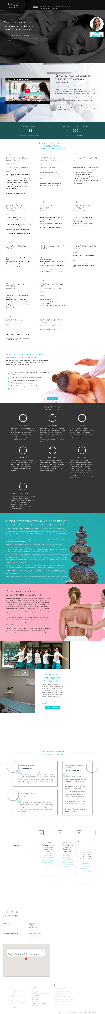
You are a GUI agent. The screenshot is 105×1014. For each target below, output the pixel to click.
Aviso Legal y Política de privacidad (18, 992)
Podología (35, 999)
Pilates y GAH (59, 6)
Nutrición (34, 1001)
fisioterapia (27, 38)
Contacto (55, 8)
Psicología (68, 6)
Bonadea (35, 6)
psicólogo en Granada (79, 803)
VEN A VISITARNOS (52, 708)
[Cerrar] (43, 951)
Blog (61, 8)
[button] (26, 958)
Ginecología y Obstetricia (39, 1003)
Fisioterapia (43, 6)
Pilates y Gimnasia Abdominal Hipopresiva (41, 994)
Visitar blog (17, 846)
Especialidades (45, 8)
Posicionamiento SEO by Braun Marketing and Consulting (80, 1013)
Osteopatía (51, 6)
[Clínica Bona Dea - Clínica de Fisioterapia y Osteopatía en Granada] (13, 5)
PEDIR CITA (52, 398)
